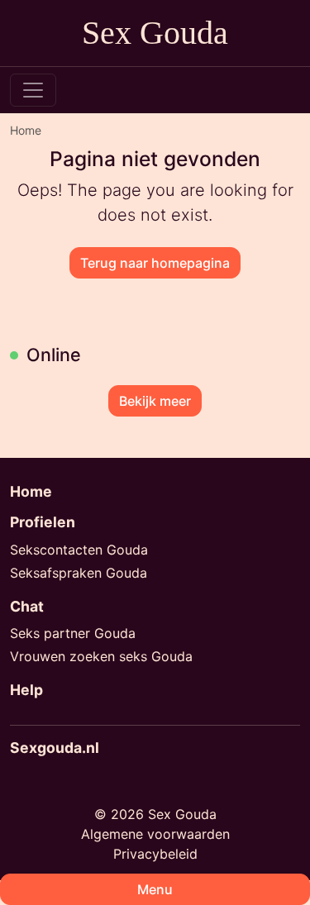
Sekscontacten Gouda (79, 549)
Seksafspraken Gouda (78, 572)
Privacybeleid (155, 853)
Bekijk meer (155, 401)
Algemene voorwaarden (155, 834)
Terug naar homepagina (155, 263)
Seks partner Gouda (73, 633)
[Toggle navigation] (33, 90)
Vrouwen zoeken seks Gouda (101, 656)
